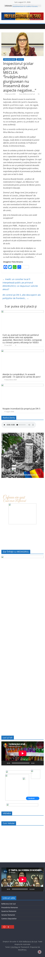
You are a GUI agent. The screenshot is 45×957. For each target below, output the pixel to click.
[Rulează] (4, 763)
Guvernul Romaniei (8, 911)
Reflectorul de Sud (8, 904)
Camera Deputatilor (9, 918)
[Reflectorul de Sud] (3, 26)
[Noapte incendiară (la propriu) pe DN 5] (22, 385)
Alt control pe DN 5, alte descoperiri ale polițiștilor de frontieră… (22, 296)
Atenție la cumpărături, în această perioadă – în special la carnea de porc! (22, 375)
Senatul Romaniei (8, 915)
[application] (22, 753)
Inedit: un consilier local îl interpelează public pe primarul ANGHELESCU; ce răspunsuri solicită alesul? (20, 284)
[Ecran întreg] (40, 763)
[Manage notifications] (39, 952)
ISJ (38, 94)
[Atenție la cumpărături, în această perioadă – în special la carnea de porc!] (22, 351)
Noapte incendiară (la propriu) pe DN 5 (21, 408)
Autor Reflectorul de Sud (27, 94)
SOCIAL (20, 59)
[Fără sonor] (37, 763)
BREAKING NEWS (9, 59)
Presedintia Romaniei (9, 907)
